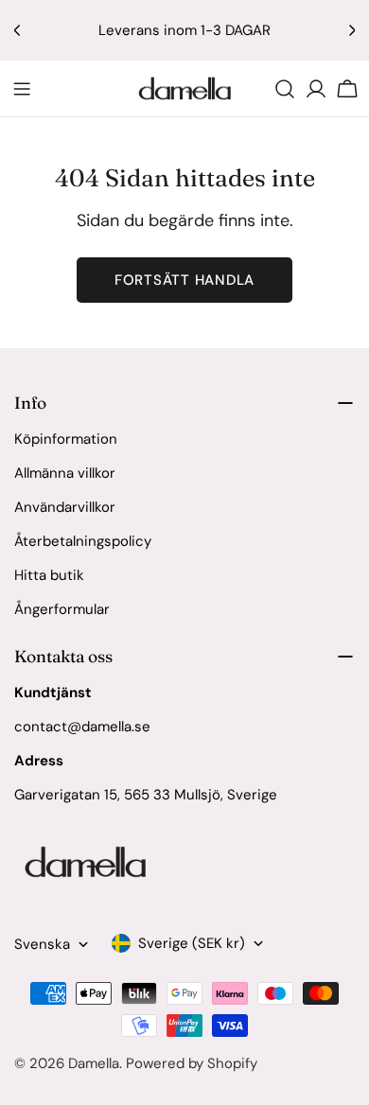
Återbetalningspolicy (82, 541)
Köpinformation (65, 439)
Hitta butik (49, 575)
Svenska (42, 944)
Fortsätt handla (184, 280)
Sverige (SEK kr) (191, 943)
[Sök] (285, 89)
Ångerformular (62, 609)
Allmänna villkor (64, 473)
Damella (93, 1063)
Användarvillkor (64, 507)
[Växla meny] (22, 89)
